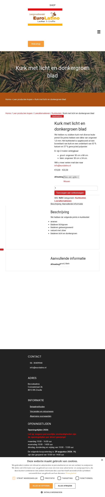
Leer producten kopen (23, 99)
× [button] (102, 460)
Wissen (66, 181)
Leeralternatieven (42, 113)
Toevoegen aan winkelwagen (70, 193)
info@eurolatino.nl (62, 165)
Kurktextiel (56, 113)
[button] (52, 492)
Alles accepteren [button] (41, 486)
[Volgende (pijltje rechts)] (2, 249)
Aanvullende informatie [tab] (72, 204)
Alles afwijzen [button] (65, 486)
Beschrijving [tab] (56, 204)
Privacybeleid (71, 473)
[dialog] (52, 477)
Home (8, 99)
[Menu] (98, 31)
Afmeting (58, 177)
